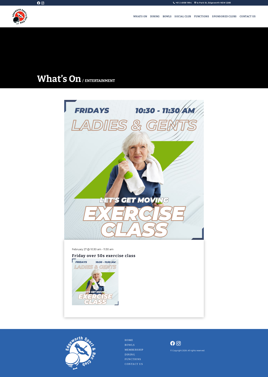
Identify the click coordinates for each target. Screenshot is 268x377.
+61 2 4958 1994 (184, 3)
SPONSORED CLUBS (224, 16)
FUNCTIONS (201, 16)
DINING (155, 16)
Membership (134, 349)
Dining (130, 354)
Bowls (130, 345)
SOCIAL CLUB (182, 16)
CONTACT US (248, 16)
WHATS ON (140, 16)
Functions (133, 359)
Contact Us (134, 364)
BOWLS (167, 16)
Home (129, 340)
